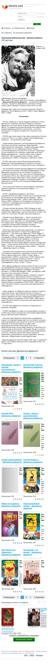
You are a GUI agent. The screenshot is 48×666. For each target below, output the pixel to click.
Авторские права (24, 639)
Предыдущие (9, 358)
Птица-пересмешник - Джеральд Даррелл (11, 461)
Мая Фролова (18, 613)
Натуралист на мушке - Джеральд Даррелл (32, 552)
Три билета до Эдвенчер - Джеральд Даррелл (11, 552)
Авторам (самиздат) (23, 33)
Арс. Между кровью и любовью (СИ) (20, 610)
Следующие (39, 358)
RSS (25, 655)
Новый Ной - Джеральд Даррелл (11, 414)
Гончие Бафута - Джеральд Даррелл (33, 461)
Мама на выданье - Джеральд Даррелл (11, 505)
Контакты (39, 655)
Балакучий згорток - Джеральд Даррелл (33, 366)
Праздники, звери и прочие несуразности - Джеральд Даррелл (11, 368)
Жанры (32, 28)
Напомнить (40, 16)
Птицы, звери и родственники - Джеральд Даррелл (33, 415)
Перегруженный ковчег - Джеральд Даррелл (32, 506)
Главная (7, 28)
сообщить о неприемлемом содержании (24, 635)
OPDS (32, 655)
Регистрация (41, 13)
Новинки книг (19, 28)
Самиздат (8, 33)
